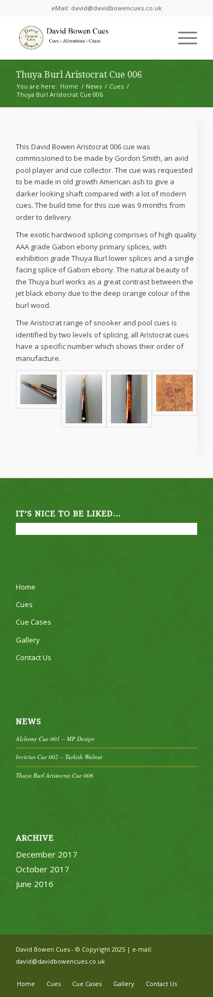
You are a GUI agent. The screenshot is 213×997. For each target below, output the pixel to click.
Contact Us (33, 657)
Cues (24, 604)
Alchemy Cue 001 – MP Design (55, 738)
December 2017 (47, 854)
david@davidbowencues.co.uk (116, 8)
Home (26, 587)
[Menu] (182, 38)
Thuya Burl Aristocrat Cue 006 (79, 74)
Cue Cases (33, 622)
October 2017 (42, 869)
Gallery (28, 640)
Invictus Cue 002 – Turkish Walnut (59, 757)
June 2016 (35, 883)
